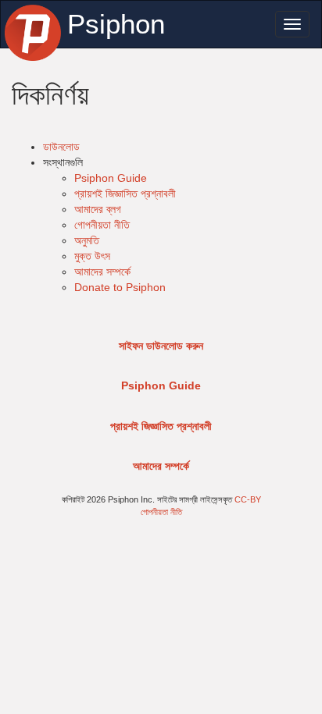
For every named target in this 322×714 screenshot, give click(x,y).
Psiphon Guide (110, 178)
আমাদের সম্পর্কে (102, 271)
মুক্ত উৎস (92, 256)
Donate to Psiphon (120, 287)
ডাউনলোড (61, 146)
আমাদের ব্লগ (97, 209)
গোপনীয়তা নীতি (102, 224)
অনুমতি (86, 240)
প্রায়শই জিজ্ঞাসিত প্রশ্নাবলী (125, 193)
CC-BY (247, 499)
